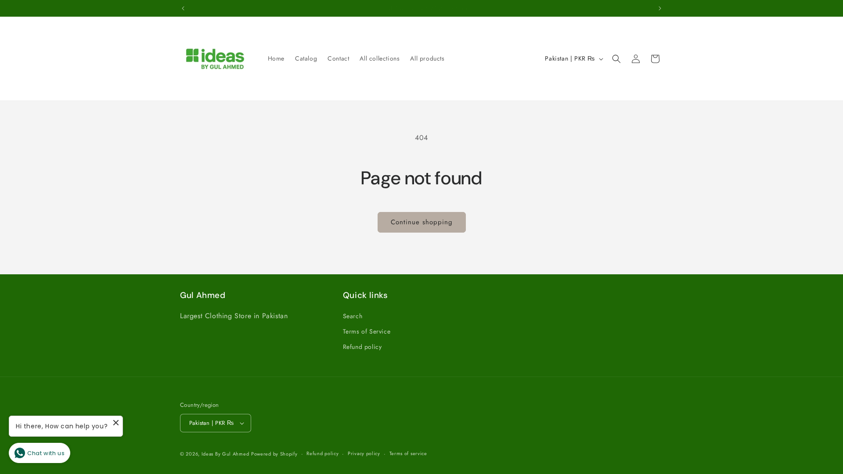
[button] (616, 58)
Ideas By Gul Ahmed (225, 453)
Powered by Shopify (274, 453)
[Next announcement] (660, 8)
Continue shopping (422, 222)
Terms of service (408, 453)
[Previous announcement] (183, 8)
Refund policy (362, 346)
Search (353, 316)
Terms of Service (367, 331)
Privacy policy (364, 453)
